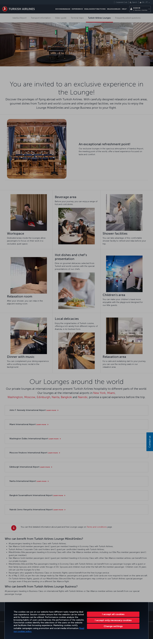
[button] (113, 626)
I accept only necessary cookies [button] (113, 620)
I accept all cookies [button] (113, 614)
